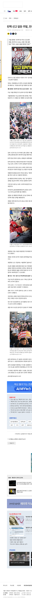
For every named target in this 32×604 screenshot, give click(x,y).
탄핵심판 (23, 422)
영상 (14, 11)
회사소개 (5, 585)
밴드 (16, 34)
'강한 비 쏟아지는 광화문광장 (17, 562)
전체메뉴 (4, 11)
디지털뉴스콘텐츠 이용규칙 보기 (17, 439)
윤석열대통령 (14, 422)
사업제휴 (19, 585)
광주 (23, 425)
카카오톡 (8, 34)
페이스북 (11, 34)
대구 (12, 425)
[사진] (16, 520)
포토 (20, 11)
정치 (25, 11)
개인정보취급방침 (28, 585)
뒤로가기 (12, 443)
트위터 (13, 34)
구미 (17, 425)
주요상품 (12, 585)
